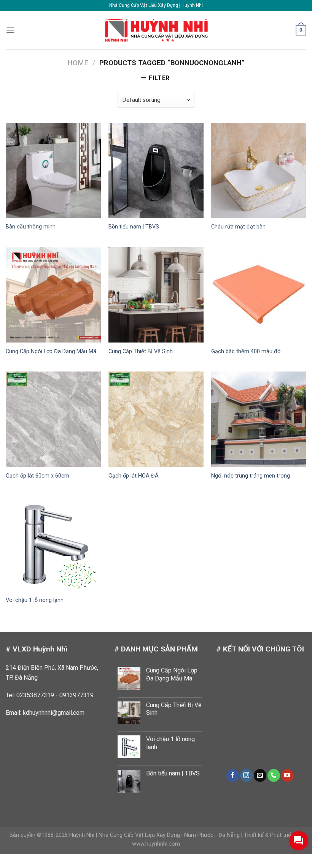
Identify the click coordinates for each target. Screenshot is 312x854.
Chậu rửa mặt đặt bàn (238, 227)
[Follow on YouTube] (287, 775)
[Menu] (10, 30)
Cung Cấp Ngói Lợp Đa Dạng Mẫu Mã (51, 351)
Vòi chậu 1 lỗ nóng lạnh (35, 600)
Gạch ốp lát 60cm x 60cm (37, 476)
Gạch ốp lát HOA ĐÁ (133, 476)
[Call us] (273, 775)
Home (77, 63)
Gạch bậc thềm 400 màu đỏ (245, 351)
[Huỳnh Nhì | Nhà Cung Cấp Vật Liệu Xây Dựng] (156, 30)
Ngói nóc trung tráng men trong (250, 476)
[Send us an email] (260, 775)
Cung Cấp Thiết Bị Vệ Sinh (140, 351)
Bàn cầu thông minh (31, 227)
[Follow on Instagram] (246, 775)
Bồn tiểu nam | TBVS (133, 227)
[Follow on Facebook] (232, 775)
